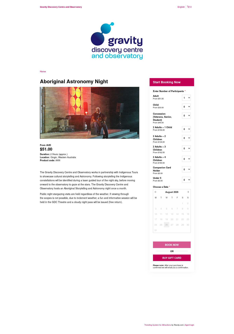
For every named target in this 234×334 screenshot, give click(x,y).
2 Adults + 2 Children (159, 138)
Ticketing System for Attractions (157, 324)
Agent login (189, 324)
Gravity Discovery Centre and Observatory (61, 6)
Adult (158, 97)
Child (158, 106)
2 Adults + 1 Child (162, 128)
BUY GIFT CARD (171, 257)
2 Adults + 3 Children (159, 149)
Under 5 (158, 179)
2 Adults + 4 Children (159, 159)
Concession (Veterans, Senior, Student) (162, 118)
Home (43, 71)
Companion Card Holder (162, 170)
